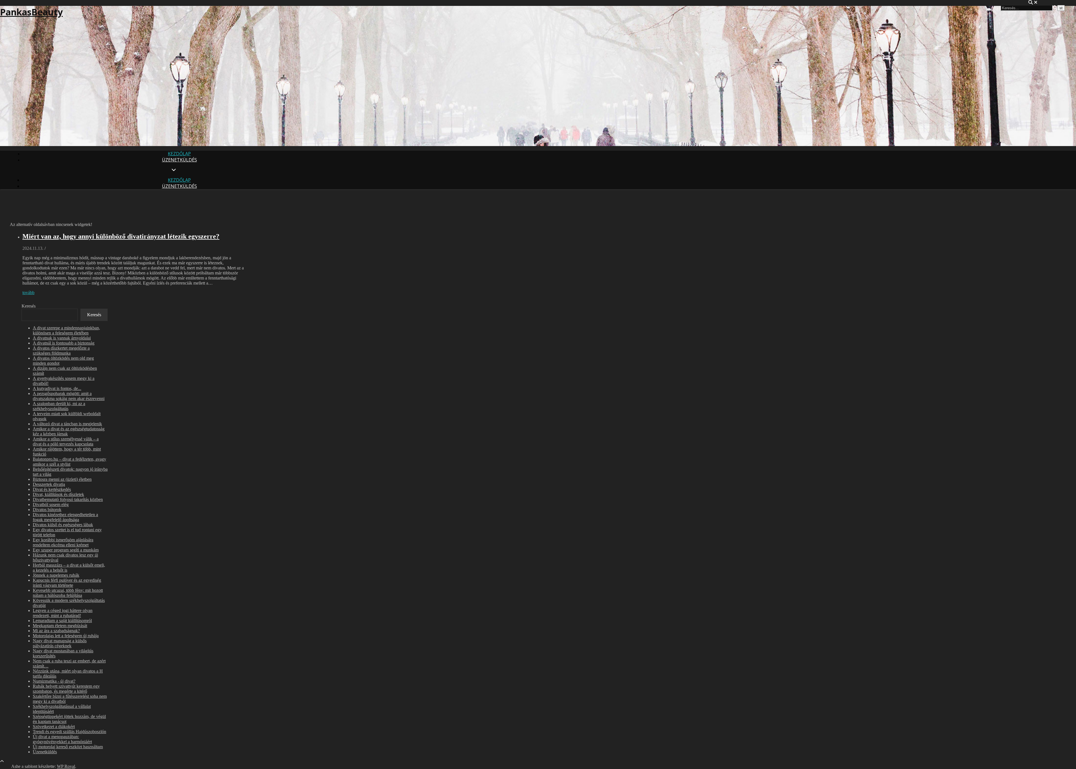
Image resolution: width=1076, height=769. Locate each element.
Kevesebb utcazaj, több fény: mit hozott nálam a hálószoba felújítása (68, 593)
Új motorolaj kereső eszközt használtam (68, 746)
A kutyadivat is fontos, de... (57, 388)
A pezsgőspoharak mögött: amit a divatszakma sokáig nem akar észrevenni (69, 396)
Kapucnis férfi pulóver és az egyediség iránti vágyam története (67, 583)
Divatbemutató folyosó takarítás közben (68, 499)
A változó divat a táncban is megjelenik (67, 423)
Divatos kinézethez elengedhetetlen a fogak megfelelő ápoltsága (65, 517)
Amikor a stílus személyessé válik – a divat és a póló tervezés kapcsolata (66, 441)
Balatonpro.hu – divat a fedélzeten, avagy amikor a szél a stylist (69, 462)
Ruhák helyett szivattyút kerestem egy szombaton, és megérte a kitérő (66, 689)
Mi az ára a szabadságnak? (56, 630)
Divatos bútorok (47, 509)
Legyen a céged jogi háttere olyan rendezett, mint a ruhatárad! (62, 613)
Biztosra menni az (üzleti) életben (62, 479)
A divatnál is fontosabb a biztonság (63, 343)
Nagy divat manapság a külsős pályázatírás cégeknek (60, 643)
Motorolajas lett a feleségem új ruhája (66, 635)
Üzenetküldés (179, 160)
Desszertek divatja (49, 484)
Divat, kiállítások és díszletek (58, 494)
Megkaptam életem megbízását (60, 625)
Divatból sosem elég (51, 504)
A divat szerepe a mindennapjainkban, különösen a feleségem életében (66, 330)
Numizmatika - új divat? (54, 681)
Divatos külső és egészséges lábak (63, 524)
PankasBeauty (31, 12)
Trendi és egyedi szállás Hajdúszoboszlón (69, 731)
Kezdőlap (179, 154)
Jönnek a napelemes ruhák (56, 575)
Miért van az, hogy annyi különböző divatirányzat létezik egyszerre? (120, 236)
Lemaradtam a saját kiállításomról (62, 620)
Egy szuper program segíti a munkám (66, 550)
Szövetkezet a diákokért (54, 726)
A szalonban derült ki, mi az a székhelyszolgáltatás (59, 406)
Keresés (29, 306)
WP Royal (66, 766)
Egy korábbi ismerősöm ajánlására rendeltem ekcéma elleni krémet (63, 542)
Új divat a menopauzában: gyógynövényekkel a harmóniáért (62, 739)
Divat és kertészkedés (52, 489)
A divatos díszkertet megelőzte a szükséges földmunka (61, 350)
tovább (28, 292)
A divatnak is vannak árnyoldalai (62, 338)
